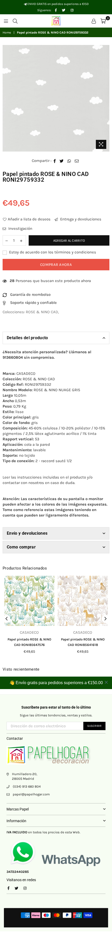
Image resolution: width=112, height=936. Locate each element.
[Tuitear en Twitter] (62, 160)
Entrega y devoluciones (80, 219)
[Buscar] (15, 21)
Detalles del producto (27, 337)
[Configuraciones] (93, 21)
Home (7, 32)
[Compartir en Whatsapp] (69, 160)
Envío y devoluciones (27, 533)
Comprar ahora (56, 264)
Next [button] (105, 619)
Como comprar (21, 547)
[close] (106, 682)
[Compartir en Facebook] (55, 160)
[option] (56, 98)
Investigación (19, 228)
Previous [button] (6, 619)
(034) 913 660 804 (27, 786)
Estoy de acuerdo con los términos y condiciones (52, 252)
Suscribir (94, 726)
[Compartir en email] (77, 160)
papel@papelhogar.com (31, 794)
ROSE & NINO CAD (42, 312)
